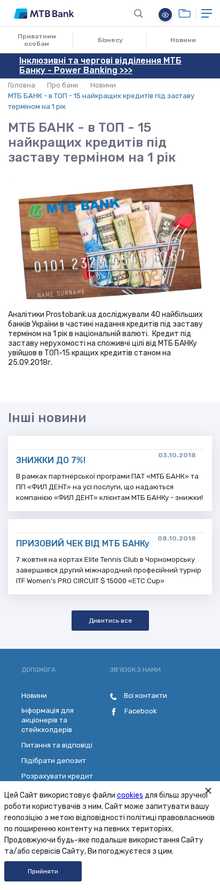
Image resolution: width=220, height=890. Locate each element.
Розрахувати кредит (57, 776)
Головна (21, 85)
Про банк (62, 85)
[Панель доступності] (165, 14)
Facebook (140, 711)
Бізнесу (110, 40)
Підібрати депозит (53, 761)
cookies (130, 795)
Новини (183, 40)
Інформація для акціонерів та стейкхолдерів (47, 720)
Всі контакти (144, 696)
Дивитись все (110, 620)
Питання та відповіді (56, 745)
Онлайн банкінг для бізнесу (184, 13)
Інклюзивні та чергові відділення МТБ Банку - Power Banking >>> (100, 65)
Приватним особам (37, 40)
